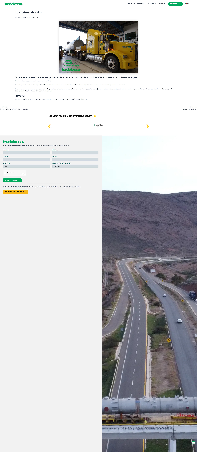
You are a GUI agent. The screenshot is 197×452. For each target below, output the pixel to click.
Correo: (54, 156)
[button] (145, 4)
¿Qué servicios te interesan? (61, 163)
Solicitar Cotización (13, 192)
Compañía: (6, 156)
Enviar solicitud (11, 180)
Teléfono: (6, 163)
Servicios (140, 4)
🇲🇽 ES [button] (187, 4)
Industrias (152, 4)
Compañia (131, 4)
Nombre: (5, 150)
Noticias (162, 4)
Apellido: (55, 150)
